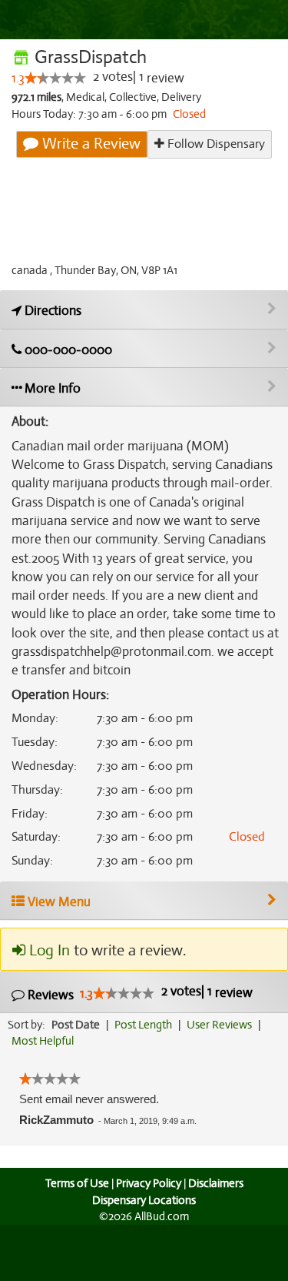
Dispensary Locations (144, 1200)
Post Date (75, 1025)
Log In (47, 950)
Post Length (143, 1025)
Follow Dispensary (214, 144)
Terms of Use (77, 1183)
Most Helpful (43, 1041)
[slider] (55, 78)
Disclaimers (215, 1183)
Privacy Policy (148, 1183)
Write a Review (89, 143)
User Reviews (219, 1025)
